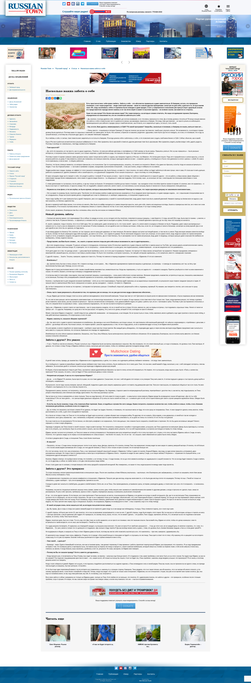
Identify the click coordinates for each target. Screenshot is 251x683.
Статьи (11, 173)
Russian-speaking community (18, 272)
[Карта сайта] (226, 5)
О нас (98, 41)
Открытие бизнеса (15, 134)
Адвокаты (12, 119)
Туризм (11, 137)
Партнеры (150, 41)
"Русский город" (61, 68)
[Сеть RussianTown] (205, 5)
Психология (13, 210)
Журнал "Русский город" (17, 176)
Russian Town (46, 68)
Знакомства (126, 41)
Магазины (12, 131)
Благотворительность (16, 218)
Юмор (138, 41)
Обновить (232, 199)
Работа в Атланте (15, 154)
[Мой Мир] (55, 98)
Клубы (11, 235)
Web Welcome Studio (145, 681)
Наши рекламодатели (16, 184)
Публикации (111, 41)
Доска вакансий (14, 159)
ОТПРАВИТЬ (233, 210)
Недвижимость (14, 129)
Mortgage (12, 126)
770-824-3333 (157, 12)
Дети (10, 213)
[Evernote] (60, 98)
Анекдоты (12, 237)
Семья (11, 215)
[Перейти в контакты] (217, 5)
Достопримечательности (17, 90)
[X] (58, 98)
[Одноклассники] (52, 98)
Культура (12, 240)
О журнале (12, 178)
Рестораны (12, 242)
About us (12, 279)
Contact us (12, 282)
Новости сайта (14, 171)
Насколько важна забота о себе (93, 68)
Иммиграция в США (15, 254)
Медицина (12, 139)
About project (13, 277)
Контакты (163, 41)
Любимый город (14, 87)
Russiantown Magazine (16, 274)
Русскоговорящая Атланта (17, 220)
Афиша (11, 232)
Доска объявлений (18, 77)
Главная (87, 41)
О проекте (12, 181)
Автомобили (13, 121)
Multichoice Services (15, 186)
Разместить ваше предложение (19, 156)
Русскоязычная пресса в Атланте (20, 198)
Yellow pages (18, 71)
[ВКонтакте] (49, 98)
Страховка (12, 124)
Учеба (11, 142)
